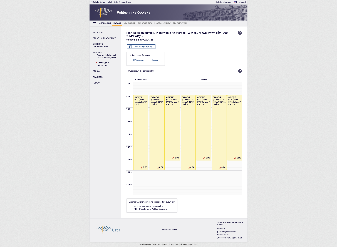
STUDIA (96, 71)
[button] (240, 71)
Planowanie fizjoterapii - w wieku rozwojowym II (106, 57)
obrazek (155, 60)
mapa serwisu (224, 235)
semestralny (148, 71)
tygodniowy (134, 71)
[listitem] (105, 23)
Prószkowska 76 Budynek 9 (151, 206)
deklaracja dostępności (227, 232)
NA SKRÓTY (98, 32)
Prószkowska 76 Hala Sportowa (153, 209)
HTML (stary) (138, 60)
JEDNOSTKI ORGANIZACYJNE (100, 45)
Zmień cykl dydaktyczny (142, 46)
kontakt (222, 229)
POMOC (96, 83)
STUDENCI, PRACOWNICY (104, 38)
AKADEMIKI (98, 77)
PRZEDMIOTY (99, 52)
